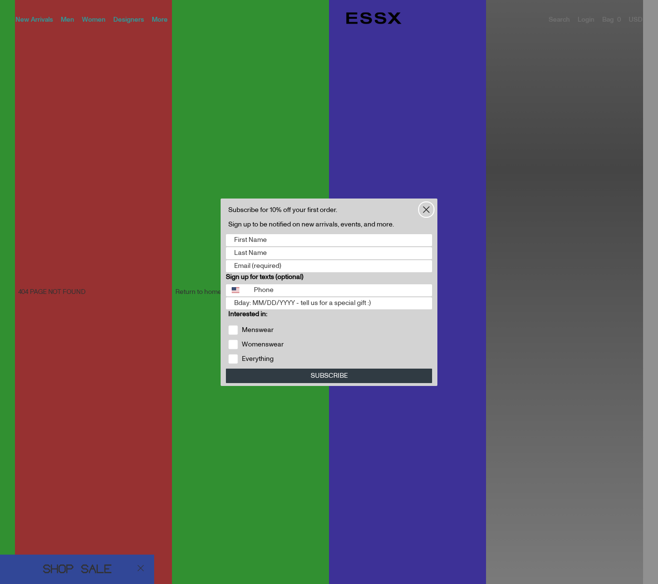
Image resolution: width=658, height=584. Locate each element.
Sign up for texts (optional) (264, 277)
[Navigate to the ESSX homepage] (373, 18)
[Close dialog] (426, 209)
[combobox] (237, 290)
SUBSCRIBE (329, 375)
